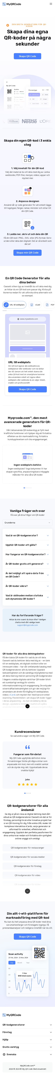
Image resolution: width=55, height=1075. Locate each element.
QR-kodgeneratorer (14, 1024)
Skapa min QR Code (27, 252)
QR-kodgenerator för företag (27, 866)
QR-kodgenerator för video (27, 875)
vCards (12, 694)
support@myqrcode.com (27, 625)
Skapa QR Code (27, 56)
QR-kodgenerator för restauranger (27, 847)
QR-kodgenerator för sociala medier (27, 857)
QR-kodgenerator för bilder (27, 884)
